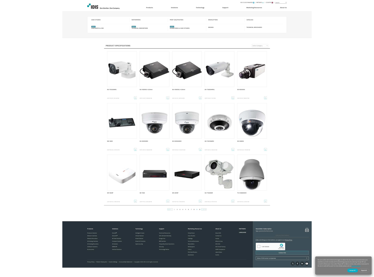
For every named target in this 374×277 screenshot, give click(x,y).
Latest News (218, 252)
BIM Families (162, 241)
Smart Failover (139, 238)
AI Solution (115, 244)
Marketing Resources (254, 7)
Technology (200, 7)
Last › (205, 209)
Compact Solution (117, 241)
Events (217, 255)
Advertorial (191, 255)
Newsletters (191, 244)
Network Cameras (92, 235)
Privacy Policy (90, 262)
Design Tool (162, 238)
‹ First (169, 209)
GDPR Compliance (220, 249)
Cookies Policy (356, 266)
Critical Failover (139, 235)
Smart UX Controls (140, 241)
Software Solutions (92, 246)
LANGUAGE (242, 232)
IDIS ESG (217, 244)
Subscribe (282, 253)
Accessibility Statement (125, 262)
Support (225, 7)
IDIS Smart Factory (220, 246)
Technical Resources (164, 233)
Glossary (161, 246)
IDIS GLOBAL (106, 6)
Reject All (364, 270)
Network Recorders (92, 238)
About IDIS (218, 233)
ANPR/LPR (114, 246)
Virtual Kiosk (191, 233)
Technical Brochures (193, 241)
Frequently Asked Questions (166, 244)
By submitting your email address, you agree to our (274, 240)
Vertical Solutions (117, 249)
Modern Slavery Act (101, 262)
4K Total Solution (116, 238)
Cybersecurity (139, 244)
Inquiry (217, 238)
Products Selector (92, 233)
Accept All (352, 270)
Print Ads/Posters (192, 252)
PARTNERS (242, 229)
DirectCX (114, 235)
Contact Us (218, 235)
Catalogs (190, 238)
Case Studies (191, 235)
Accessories (90, 249)
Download (135, 97)
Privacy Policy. (288, 240)
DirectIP (114, 233)
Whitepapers (191, 246)
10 (199, 209)
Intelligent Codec (139, 233)
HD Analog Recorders (93, 244)
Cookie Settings (113, 262)
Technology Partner (164, 249)
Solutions (174, 7)
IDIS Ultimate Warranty (165, 235)
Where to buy (219, 241)
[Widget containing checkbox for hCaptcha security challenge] (270, 246)
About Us (283, 7)
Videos (190, 249)
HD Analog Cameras (92, 241)
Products (149, 7)
